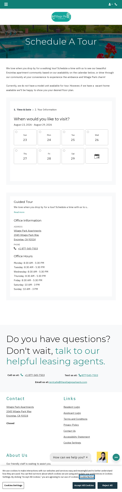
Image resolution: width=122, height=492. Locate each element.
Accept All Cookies (84, 485)
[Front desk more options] (116, 457)
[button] (110, 4)
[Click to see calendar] (97, 155)
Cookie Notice (87, 477)
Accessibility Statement (77, 436)
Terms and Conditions (75, 418)
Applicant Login (72, 413)
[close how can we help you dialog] (87, 457)
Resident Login (72, 406)
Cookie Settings (72, 442)
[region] (61, 479)
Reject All (107, 485)
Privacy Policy (71, 424)
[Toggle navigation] (6, 4)
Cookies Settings (13, 485)
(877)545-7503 (89, 375)
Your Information (47, 109)
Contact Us (70, 430)
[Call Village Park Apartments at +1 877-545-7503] (116, 4)
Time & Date (24, 109)
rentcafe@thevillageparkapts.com (68, 382)
